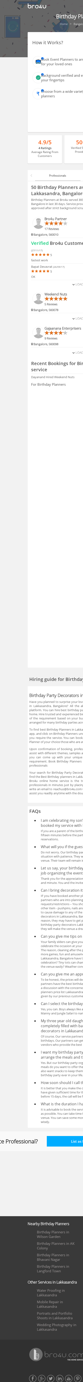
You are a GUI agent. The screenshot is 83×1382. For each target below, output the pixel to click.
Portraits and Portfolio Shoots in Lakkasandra (55, 1315)
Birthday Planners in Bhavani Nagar (53, 1257)
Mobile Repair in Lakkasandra (50, 1304)
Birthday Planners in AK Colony (55, 1245)
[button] (31, 175)
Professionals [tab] (57, 176)
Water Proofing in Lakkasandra (51, 1292)
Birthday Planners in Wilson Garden (53, 1234)
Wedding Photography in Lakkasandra (56, 1327)
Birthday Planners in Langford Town (53, 1268)
